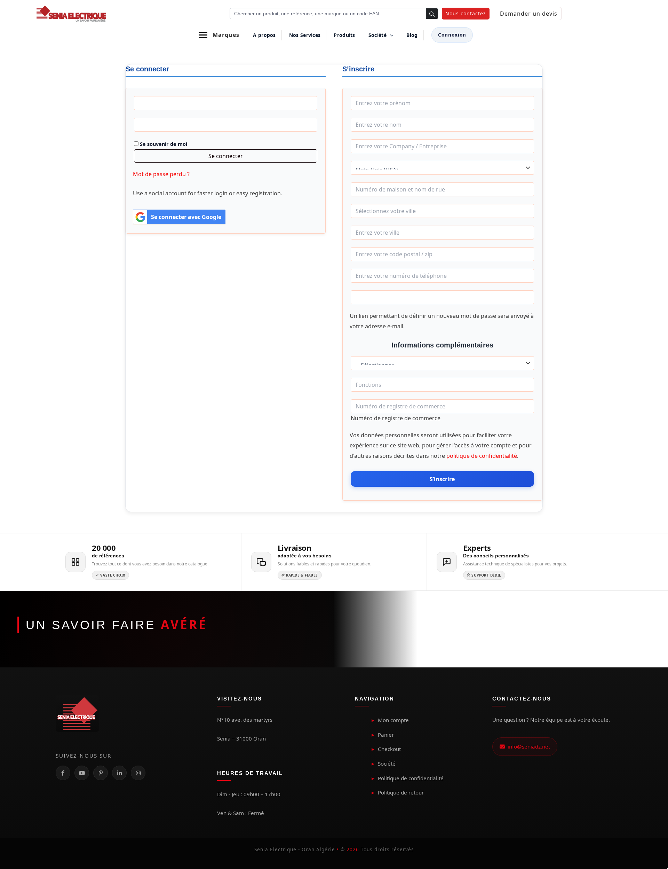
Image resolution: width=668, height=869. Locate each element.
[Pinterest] (100, 773)
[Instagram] (138, 773)
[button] (466, 13)
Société (387, 763)
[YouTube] (81, 773)
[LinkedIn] (119, 773)
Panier (386, 734)
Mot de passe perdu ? (161, 174)
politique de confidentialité (481, 456)
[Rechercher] (432, 13)
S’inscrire (442, 479)
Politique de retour (401, 792)
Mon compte (393, 720)
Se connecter (225, 156)
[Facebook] (63, 773)
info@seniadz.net (527, 746)
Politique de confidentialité (411, 778)
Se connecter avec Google (186, 217)
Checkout (389, 748)
